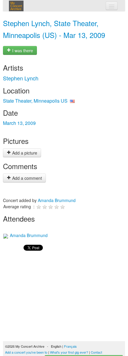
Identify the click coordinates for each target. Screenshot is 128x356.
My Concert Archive (16, 6)
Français (70, 346)
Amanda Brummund (57, 200)
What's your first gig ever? (69, 352)
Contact (96, 352)
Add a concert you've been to (26, 352)
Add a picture (24, 153)
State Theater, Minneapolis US (35, 100)
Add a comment (26, 178)
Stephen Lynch (20, 78)
